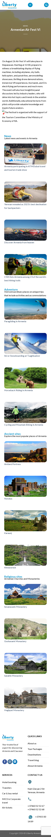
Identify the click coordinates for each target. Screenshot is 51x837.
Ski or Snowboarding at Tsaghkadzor (22, 355)
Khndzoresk (10, 567)
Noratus (8, 498)
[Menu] (30, 5)
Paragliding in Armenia (15, 321)
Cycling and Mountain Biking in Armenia (23, 424)
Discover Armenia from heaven (19, 242)
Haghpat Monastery (14, 710)
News (25, 26)
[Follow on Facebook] (4, 761)
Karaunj (8, 533)
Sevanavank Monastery (15, 606)
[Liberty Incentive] (12, 5)
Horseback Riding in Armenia (18, 390)
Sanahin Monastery (13, 675)
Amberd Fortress (12, 464)
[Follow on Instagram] (10, 761)
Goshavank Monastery (15, 641)
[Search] (46, 5)
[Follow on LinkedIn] (15, 761)
